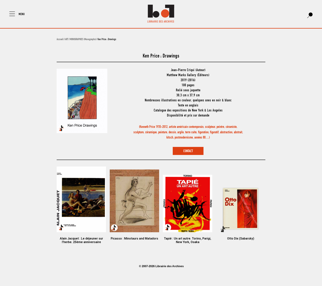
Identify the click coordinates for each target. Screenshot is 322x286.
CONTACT (188, 151)
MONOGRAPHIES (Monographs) (83, 39)
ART (66, 39)
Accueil (60, 39)
